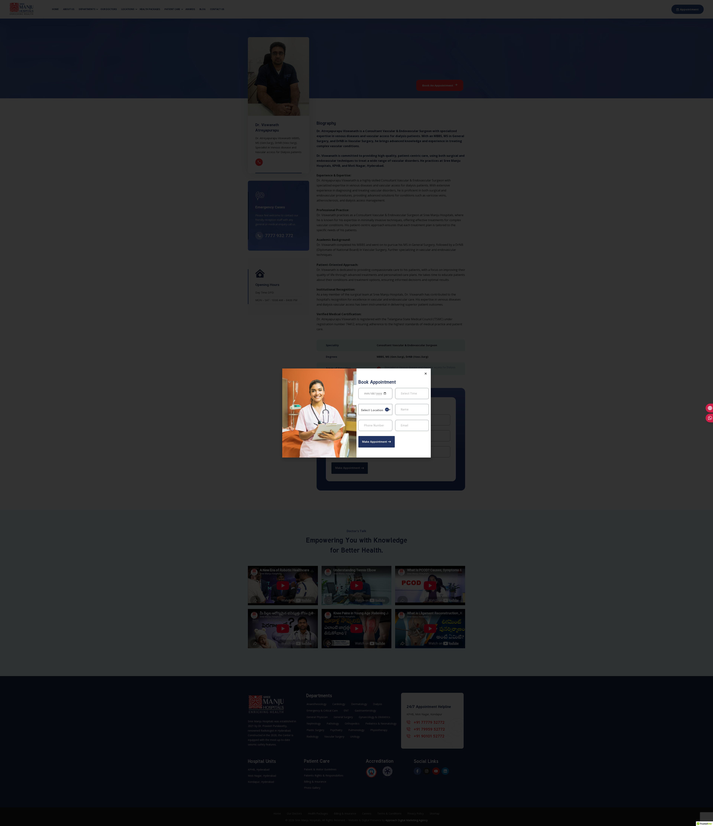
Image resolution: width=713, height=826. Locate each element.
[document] (356, 413)
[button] (425, 373)
